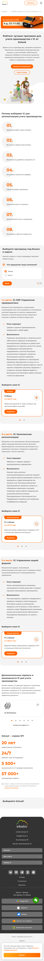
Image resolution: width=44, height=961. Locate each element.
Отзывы (22, 877)
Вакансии (22, 885)
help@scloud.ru (22, 836)
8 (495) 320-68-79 (22, 832)
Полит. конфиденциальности (22, 937)
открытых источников (11, 788)
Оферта (22, 941)
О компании (22, 881)
